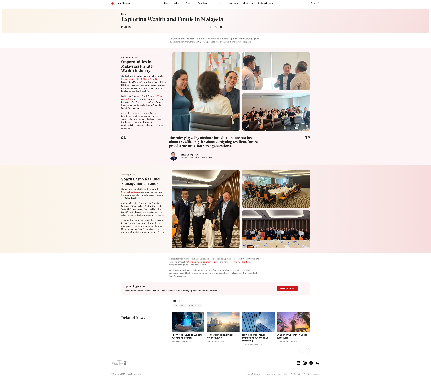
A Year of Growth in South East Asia (292, 336)
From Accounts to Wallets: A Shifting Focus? (187, 336)
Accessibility (283, 374)
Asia (175, 305)
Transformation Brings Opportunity (220, 336)
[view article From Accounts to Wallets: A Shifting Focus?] (188, 321)
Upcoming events (135, 286)
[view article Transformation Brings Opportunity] (223, 321)
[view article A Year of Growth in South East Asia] (293, 321)
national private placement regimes (202, 262)
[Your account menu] (312, 3)
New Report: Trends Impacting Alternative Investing (255, 337)
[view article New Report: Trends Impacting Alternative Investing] (258, 321)
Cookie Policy (296, 374)
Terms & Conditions (254, 374)
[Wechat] (318, 363)
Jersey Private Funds (238, 262)
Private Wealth (194, 305)
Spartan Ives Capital (130, 192)
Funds (183, 305)
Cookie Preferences (312, 374)
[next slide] (307, 350)
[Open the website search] (319, 3)
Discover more (287, 288)
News (123, 14)
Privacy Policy (270, 374)
